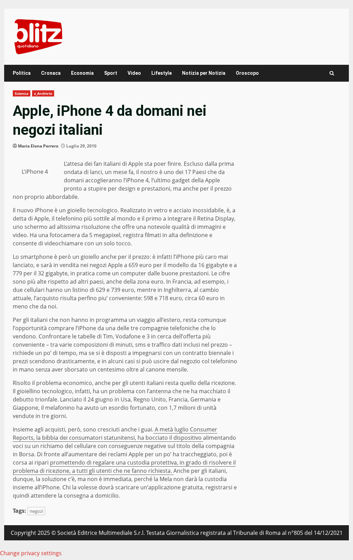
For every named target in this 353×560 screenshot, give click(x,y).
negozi (36, 511)
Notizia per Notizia (203, 73)
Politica (22, 73)
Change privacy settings (31, 553)
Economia (82, 73)
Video (134, 73)
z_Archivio (43, 93)
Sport (110, 73)
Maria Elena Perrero (38, 146)
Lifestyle (161, 73)
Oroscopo (247, 73)
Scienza (21, 93)
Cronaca (51, 73)
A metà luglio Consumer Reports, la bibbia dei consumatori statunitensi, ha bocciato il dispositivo (115, 433)
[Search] (332, 73)
